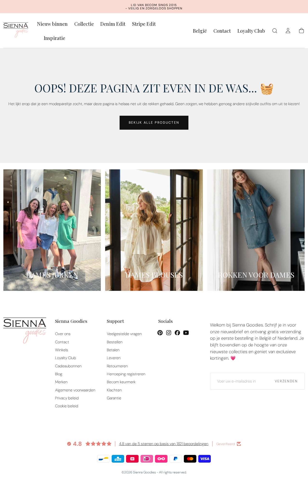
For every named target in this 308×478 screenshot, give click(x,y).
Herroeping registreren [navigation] (126, 373)
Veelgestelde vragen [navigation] (124, 333)
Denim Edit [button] (112, 24)
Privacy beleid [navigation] (67, 398)
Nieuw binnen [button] (52, 24)
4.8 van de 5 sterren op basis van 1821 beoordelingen (163, 443)
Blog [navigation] (58, 373)
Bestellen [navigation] (114, 341)
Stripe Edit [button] (144, 24)
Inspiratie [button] (54, 38)
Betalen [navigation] (113, 349)
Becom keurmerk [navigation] (121, 381)
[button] (200, 31)
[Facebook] (177, 332)
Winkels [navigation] (61, 349)
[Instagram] (168, 332)
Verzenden (286, 381)
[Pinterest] (160, 332)
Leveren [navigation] (114, 357)
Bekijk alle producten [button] (154, 122)
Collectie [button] (84, 24)
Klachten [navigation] (114, 390)
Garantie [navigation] (114, 398)
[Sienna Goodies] (24, 332)
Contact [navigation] (62, 341)
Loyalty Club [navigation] (65, 357)
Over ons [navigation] (63, 333)
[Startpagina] (15, 30)
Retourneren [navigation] (117, 366)
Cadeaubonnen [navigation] (68, 366)
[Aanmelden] (288, 30)
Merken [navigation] (61, 381)
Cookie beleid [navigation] (66, 405)
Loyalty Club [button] (251, 31)
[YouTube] (186, 332)
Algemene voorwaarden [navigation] (75, 390)
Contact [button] (222, 31)
